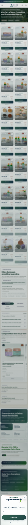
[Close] (24, 498)
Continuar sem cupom (14, 522)
